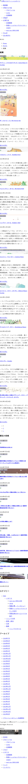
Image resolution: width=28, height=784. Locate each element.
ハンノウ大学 (10, 618)
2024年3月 (6, 679)
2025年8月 (6, 663)
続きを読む (3, 89)
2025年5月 (6, 668)
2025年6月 (6, 666)
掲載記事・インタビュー (17, 606)
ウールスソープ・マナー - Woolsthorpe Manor (13, 327)
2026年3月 (6, 646)
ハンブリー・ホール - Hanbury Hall (10, 222)
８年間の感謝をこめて (6, 521)
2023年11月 (7, 689)
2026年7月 (6, 638)
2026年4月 (6, 643)
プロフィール (10, 10)
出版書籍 (9, 15)
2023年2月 (6, 704)
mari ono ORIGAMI (12, 30)
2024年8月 (6, 676)
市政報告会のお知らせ (6, 447)
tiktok (11, 603)
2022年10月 (7, 711)
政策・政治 (10, 621)
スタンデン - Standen (6, 361)
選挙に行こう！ (4, 582)
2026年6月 (6, 641)
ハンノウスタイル (15, 629)
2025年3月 (6, 674)
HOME (5, 737)
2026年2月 (6, 648)
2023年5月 (6, 696)
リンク (5, 765)
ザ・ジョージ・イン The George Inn (10, 120)
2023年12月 (7, 686)
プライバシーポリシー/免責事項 (13, 718)
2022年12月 (7, 706)
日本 (7, 623)
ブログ (5, 749)
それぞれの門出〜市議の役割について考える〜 (13, 492)
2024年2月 (6, 681)
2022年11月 (7, 709)
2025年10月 (7, 658)
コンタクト (6, 767)
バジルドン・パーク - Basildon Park (10, 154)
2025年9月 (6, 661)
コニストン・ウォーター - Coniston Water (12, 256)
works (8, 13)
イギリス (9, 598)
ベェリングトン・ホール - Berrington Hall (12, 188)
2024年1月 (6, 684)
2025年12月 (7, 653)
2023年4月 (6, 699)
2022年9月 (6, 714)
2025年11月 (7, 656)
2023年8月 (6, 691)
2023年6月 (6, 694)
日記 (4, 596)
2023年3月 (6, 701)
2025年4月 (6, 671)
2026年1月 (6, 651)
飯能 (7, 626)
